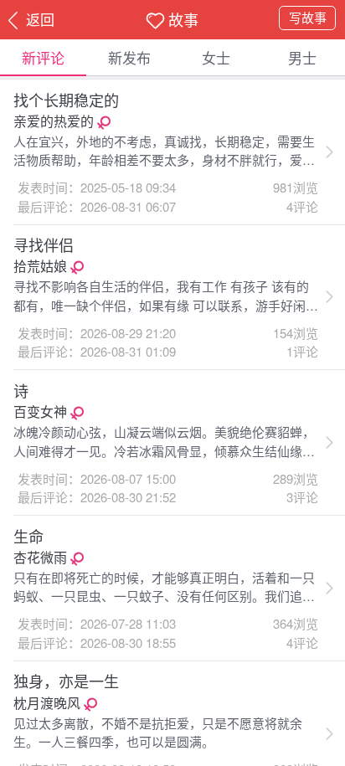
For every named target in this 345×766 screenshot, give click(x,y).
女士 (216, 57)
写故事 (308, 17)
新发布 (129, 57)
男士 (302, 57)
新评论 (43, 57)
